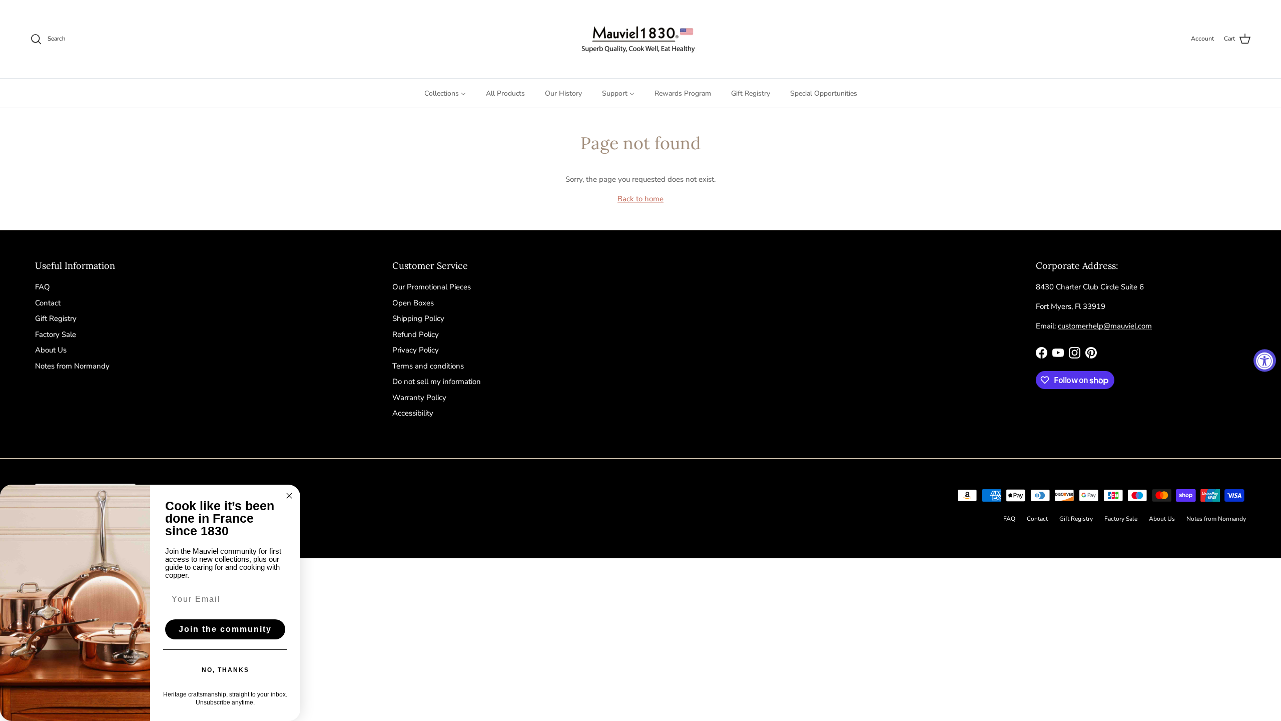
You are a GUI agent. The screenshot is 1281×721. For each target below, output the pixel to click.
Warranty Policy (419, 398)
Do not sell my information (436, 382)
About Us (51, 350)
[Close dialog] (289, 496)
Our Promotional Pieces (431, 287)
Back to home (640, 199)
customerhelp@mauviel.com (1105, 326)
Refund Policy (415, 334)
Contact (48, 303)
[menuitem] (445, 93)
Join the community (225, 629)
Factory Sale (55, 334)
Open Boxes (413, 303)
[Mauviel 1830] (640, 39)
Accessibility (412, 413)
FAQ (42, 287)
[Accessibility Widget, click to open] (1264, 360)
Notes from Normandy (72, 366)
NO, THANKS (225, 669)
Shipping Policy (418, 318)
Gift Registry (56, 318)
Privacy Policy (415, 350)
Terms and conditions (428, 366)
